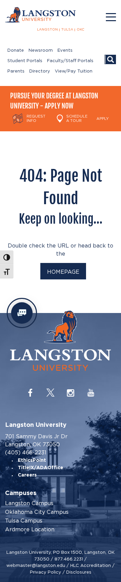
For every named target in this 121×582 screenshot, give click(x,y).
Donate (15, 50)
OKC (80, 29)
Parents (16, 71)
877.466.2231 (68, 559)
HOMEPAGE (63, 272)
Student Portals (24, 61)
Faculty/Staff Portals (70, 61)
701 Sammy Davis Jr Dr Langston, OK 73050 (36, 440)
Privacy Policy (45, 572)
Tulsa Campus (23, 521)
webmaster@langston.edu (35, 565)
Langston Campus (29, 503)
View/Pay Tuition (73, 71)
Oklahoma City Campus (37, 512)
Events (65, 50)
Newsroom (41, 50)
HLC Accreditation (90, 565)
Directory (39, 71)
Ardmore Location (29, 529)
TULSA (67, 29)
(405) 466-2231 (25, 452)
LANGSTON (47, 29)
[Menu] (111, 17)
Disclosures (78, 572)
